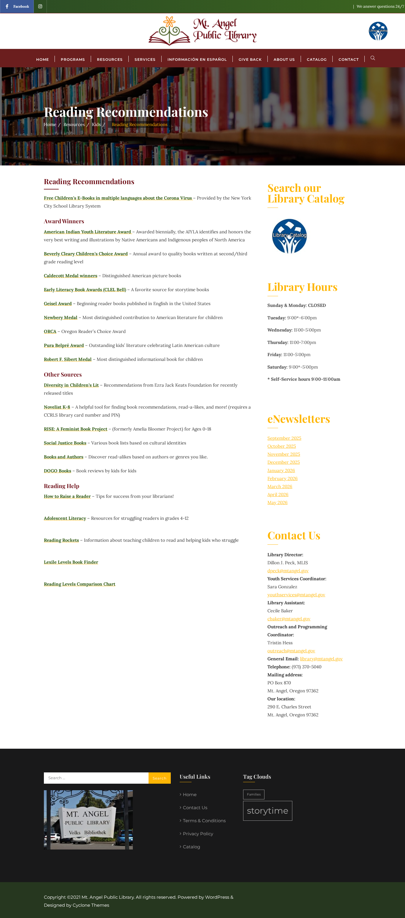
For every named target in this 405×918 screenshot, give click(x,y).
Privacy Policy (198, 833)
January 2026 (281, 470)
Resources (74, 124)
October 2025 (281, 446)
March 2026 (279, 486)
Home (50, 124)
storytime (267, 810)
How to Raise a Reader (67, 496)
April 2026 (277, 494)
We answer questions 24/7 (380, 6)
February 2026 (282, 478)
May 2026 (277, 502)
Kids (96, 124)
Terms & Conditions (204, 820)
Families (254, 794)
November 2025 (283, 454)
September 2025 (284, 438)
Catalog (191, 847)
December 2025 (283, 462)
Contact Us (195, 807)
